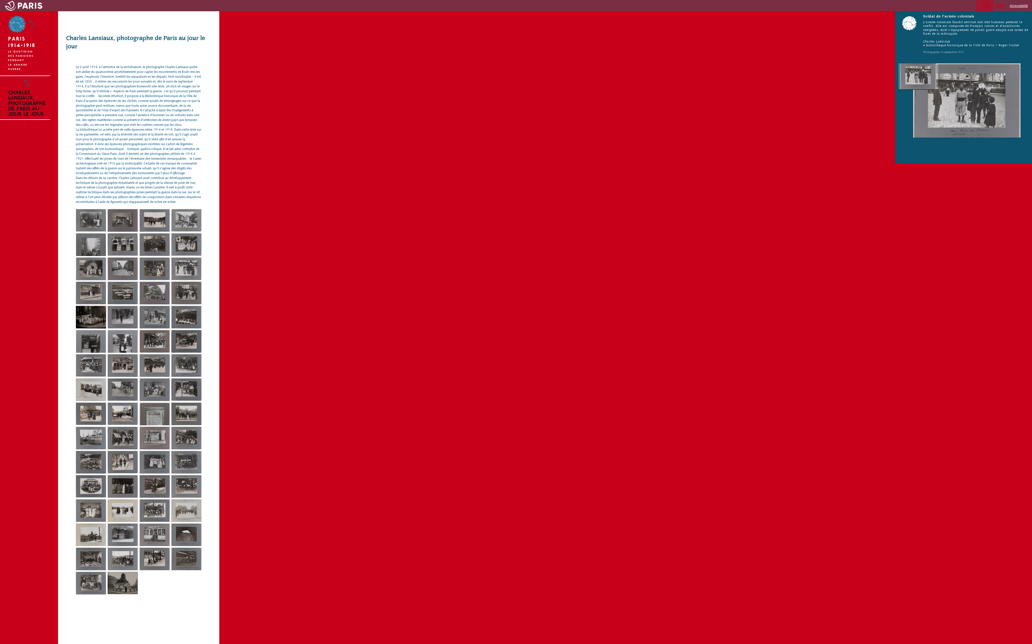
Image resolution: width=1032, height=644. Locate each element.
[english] (1002, 5)
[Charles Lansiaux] (91, 220)
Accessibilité (1019, 6)
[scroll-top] (50, 632)
